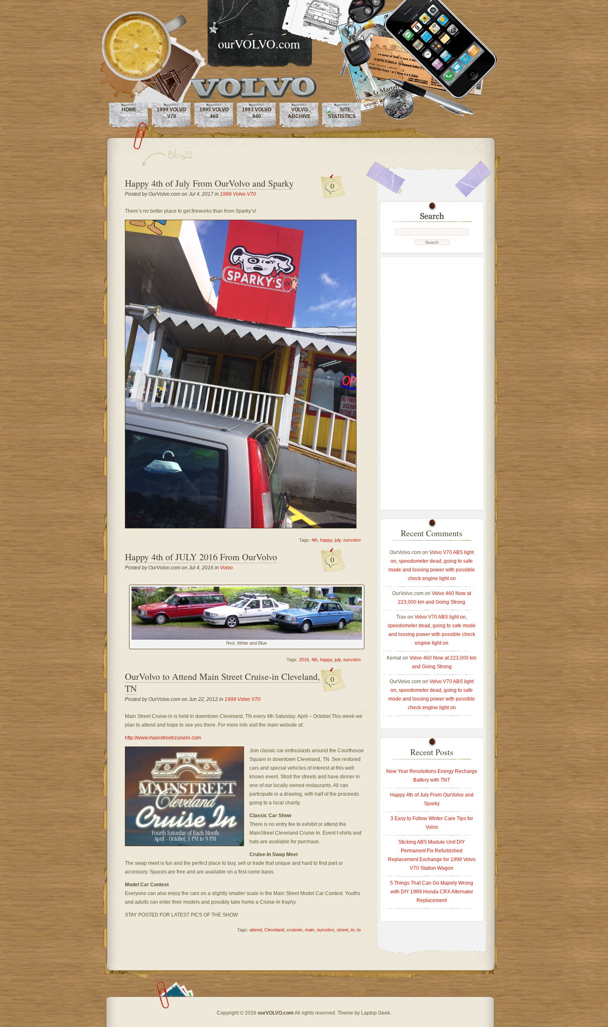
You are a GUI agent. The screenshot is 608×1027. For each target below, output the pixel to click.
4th (314, 539)
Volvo (226, 568)
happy (326, 539)
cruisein (294, 929)
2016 (304, 659)
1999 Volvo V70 (171, 113)
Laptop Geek (375, 1013)
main (309, 929)
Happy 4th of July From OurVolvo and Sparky (209, 183)
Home (129, 110)
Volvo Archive (299, 113)
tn (352, 929)
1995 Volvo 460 (214, 113)
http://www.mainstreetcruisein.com (163, 738)
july (338, 539)
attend (255, 929)
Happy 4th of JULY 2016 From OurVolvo (201, 557)
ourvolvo (352, 539)
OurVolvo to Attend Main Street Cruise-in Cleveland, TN (222, 682)
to (359, 929)
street (342, 929)
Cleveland (274, 929)
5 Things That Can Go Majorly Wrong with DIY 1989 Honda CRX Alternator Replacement (431, 891)
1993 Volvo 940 (256, 113)
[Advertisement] (432, 381)
